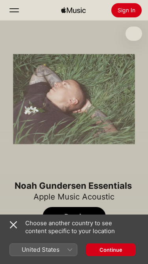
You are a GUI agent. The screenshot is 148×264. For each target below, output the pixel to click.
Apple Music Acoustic (74, 196)
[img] (73, 10)
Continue (110, 250)
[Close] (13, 224)
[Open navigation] (14, 10)
